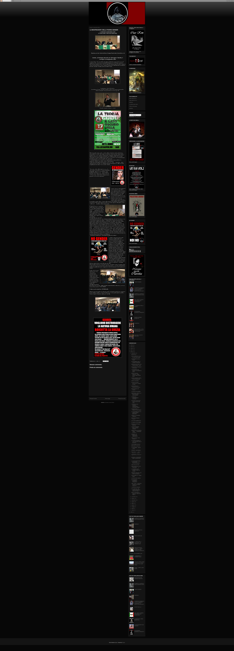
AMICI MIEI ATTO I (133, 98)
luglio (133, 503)
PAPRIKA (131, 108)
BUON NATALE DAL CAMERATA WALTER (138, 578)
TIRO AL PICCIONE (133, 106)
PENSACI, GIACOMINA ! (136, 450)
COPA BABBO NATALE (135, 444)
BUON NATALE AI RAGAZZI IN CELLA (135, 387)
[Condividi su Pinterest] (108, 361)
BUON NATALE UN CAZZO (135, 389)
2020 (132, 345)
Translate (138, 116)
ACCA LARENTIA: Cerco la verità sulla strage (136, 357)
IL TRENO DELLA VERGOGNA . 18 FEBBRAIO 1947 (137, 542)
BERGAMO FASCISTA (135, 445)
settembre (134, 500)
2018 (132, 348)
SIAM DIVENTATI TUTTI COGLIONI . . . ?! (136, 467)
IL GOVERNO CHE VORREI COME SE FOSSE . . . (135, 470)
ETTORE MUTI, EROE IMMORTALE (138, 619)
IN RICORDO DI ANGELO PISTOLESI (136, 367)
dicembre (134, 353)
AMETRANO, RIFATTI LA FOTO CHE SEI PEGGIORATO (136, 394)
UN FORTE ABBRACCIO (136, 420)
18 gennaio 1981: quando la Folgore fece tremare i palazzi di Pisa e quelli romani (139, 563)
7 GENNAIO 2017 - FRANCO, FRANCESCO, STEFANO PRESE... (135, 406)
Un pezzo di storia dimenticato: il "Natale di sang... (136, 383)
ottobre (133, 498)
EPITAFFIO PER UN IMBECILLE (138, 531)
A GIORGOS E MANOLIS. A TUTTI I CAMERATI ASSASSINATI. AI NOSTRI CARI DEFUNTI (139, 289)
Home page (107, 398)
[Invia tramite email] (103, 361)
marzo (133, 510)
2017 (132, 350)
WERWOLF (136, 524)
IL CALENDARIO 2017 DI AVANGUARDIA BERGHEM (136, 412)
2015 (132, 512)
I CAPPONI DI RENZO (135, 487)
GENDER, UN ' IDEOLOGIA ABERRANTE (134, 435)
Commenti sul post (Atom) (109, 402)
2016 (132, 351)
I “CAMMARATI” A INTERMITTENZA (137, 556)
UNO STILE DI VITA (135, 464)
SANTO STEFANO (135, 380)
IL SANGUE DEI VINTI (133, 104)
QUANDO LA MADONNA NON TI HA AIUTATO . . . (136, 458)
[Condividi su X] (105, 361)
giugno (133, 505)
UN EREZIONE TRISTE (136, 478)
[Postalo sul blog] (104, 361)
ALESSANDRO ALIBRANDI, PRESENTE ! (139, 312)
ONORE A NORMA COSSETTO (137, 318)
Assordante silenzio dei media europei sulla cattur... (135, 401)
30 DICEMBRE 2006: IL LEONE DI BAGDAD (135, 362)
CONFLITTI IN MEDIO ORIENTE (135, 416)
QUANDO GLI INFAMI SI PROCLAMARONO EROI (139, 294)
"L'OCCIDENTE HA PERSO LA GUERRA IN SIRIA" (136, 370)
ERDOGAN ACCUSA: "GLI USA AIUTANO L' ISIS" (136, 365)
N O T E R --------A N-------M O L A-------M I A (136, 452)
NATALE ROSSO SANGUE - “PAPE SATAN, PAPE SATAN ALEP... (136, 375)
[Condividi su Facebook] (106, 361)
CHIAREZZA (136, 323)
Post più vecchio (121, 398)
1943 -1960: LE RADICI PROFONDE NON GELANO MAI (138, 300)
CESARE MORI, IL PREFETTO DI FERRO (136, 410)
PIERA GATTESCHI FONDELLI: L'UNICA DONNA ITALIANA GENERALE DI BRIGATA (139, 549)
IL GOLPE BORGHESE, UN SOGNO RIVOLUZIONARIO (136, 462)
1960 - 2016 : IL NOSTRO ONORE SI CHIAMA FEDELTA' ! (136, 484)
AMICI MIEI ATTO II (133, 100)
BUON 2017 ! (134, 354)
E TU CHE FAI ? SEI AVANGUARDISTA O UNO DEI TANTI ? (135, 489)
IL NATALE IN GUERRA (135, 391)
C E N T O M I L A (137, 607)
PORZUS (131, 102)
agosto (133, 501)
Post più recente (93, 398)
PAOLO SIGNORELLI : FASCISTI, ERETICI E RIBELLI (136, 493)
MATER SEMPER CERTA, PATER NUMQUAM (136, 379)
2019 (132, 346)
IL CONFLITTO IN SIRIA (136, 422)
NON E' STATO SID (138, 535)
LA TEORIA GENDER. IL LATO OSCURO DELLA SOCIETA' (136, 441)
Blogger (123, 642)
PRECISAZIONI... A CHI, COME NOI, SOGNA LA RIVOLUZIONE (139, 330)
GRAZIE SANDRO (137, 281)
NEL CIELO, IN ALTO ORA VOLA (138, 336)
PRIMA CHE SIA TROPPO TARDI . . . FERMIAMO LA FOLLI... (136, 431)
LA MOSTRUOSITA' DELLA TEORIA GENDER (135, 427)
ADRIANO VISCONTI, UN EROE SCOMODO (136, 473)
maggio (133, 506)
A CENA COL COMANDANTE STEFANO (134, 397)
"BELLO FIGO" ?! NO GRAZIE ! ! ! (135, 438)
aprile (133, 508)
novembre (134, 496)
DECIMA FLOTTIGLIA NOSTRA (135, 425)
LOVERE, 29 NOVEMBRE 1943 (136, 553)
